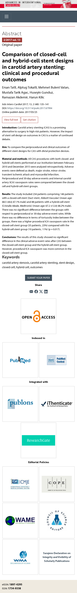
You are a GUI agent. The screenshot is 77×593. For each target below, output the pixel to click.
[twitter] (41, 292)
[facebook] (36, 292)
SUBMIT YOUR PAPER (38, 277)
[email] (31, 292)
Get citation (29, 119)
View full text (11, 119)
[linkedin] (46, 292)
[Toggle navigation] (6, 16)
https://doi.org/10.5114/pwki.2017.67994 (29, 108)
